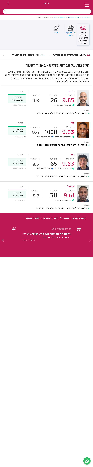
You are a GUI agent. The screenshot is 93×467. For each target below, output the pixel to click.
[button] (3, 240)
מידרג (46, 3)
